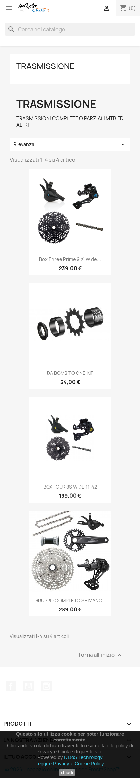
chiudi (67, 772)
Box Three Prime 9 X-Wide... (70, 259)
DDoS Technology (83, 757)
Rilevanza (70, 144)
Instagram (46, 686)
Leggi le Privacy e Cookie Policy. (70, 763)
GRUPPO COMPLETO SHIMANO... (70, 600)
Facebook (11, 686)
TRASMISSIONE (45, 66)
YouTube (28, 686)
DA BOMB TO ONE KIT (70, 373)
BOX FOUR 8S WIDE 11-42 (70, 487)
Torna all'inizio (100, 655)
